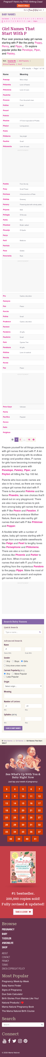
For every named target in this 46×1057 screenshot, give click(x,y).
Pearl (21, 543)
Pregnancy (8, 929)
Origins (35, 21)
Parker (34, 554)
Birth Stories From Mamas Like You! (20, 998)
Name (6, 644)
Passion (31, 510)
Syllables (10, 714)
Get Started (5, 19)
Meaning (7, 691)
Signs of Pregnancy (12, 989)
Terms (5, 964)
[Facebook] (9, 1041)
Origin (6, 681)
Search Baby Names (13, 728)
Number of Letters (12, 701)
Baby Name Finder (11, 985)
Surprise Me (12, 61)
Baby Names (8, 14)
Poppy (38, 42)
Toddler (6, 938)
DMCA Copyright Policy (13, 968)
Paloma (30, 491)
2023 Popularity (24, 61)
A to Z (20, 64)
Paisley (11, 53)
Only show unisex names (16, 665)
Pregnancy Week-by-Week (15, 981)
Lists (29, 21)
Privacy (5, 961)
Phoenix (20, 554)
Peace (17, 510)
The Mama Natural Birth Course (18, 1010)
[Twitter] (14, 1041)
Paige (9, 543)
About (5, 953)
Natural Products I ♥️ (13, 1002)
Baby (4, 934)
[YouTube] (4, 1041)
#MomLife (7, 943)
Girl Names (19, 741)
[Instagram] (20, 1041)
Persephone (13, 547)
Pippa (18, 46)
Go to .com (33, 10)
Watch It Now (23, 5)
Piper (37, 50)
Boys (17, 661)
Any (8, 661)
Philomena (32, 547)
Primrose (37, 522)
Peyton (6, 474)
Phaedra (14, 495)
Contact (6, 957)
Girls (26, 661)
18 (29, 439)
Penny (5, 46)
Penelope (27, 50)
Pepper (11, 526)
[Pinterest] (25, 1041)
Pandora (39, 566)
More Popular (21, 673)
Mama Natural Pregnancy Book (18, 1006)
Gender (7, 657)
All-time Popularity (9, 64)
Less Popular (13, 676)
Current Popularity (14, 670)
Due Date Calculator (12, 994)
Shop (4, 947)
